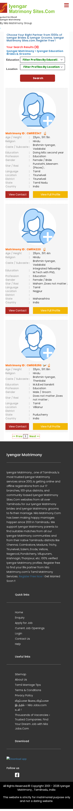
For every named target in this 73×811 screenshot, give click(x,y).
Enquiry (20, 618)
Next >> (34, 436)
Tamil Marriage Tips (28, 685)
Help (18, 644)
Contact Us (22, 639)
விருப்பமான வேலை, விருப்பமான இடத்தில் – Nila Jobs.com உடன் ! (32, 705)
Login (18, 633)
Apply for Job (24, 623)
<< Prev (17, 436)
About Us (21, 679)
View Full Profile (50, 194)
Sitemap (20, 674)
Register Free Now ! (31, 576)
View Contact (17, 194)
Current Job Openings (30, 628)
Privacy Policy (24, 695)
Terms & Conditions (28, 690)
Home (19, 612)
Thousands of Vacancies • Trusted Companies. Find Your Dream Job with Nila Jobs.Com (32, 721)
